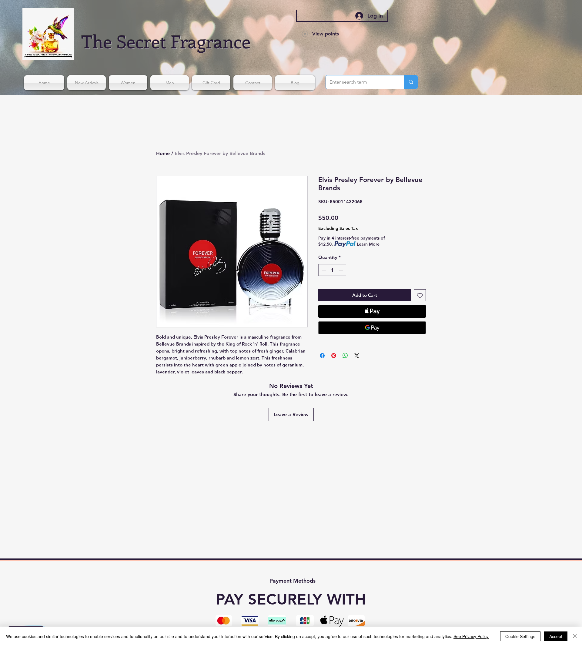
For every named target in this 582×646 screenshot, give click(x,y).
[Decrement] (323, 270)
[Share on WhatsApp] (345, 355)
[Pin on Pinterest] (333, 355)
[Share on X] (356, 355)
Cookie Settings (520, 636)
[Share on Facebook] (322, 355)
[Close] (574, 636)
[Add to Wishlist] (420, 295)
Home (163, 153)
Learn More (368, 244)
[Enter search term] (411, 82)
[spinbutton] (332, 270)
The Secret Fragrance (166, 41)
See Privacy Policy (471, 636)
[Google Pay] (372, 327)
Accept (555, 636)
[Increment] (341, 270)
